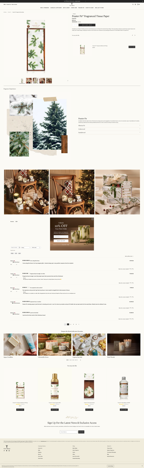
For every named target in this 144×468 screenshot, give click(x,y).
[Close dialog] (92, 219)
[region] (72, 466)
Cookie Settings (110, 466)
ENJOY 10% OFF (61, 240)
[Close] (142, 466)
